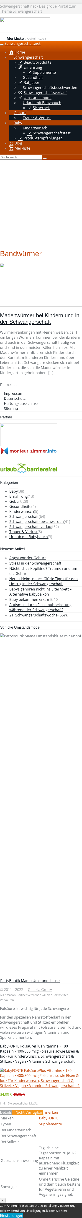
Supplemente (50, 1124)
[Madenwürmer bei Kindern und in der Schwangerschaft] (41, 305)
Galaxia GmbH (40, 989)
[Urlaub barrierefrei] (28, 474)
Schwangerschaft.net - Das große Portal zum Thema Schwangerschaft (38, 9)
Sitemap (11, 408)
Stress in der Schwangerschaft (35, 563)
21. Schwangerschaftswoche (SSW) (38, 615)
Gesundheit (19, 506)
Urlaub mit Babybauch (28, 536)
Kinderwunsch (21, 511)
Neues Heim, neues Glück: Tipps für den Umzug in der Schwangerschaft (43, 581)
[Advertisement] (41, 203)
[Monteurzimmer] (28, 453)
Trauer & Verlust (23, 531)
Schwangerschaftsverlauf (30, 526)
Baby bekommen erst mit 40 (33, 599)
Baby (13, 491)
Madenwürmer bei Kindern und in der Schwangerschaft (39, 318)
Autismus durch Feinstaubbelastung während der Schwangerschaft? (40, 607)
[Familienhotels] (28, 444)
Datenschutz (15, 398)
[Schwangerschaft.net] (25, 31)
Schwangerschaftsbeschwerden (36, 521)
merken (51, 1112)
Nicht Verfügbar (29, 1112)
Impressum (13, 393)
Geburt (15, 501)
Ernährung (18, 496)
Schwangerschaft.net (23, 43)
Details (6, 1112)
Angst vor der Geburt (27, 557)
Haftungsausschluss (21, 403)
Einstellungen (11, 1215)
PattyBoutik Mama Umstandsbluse (30, 980)
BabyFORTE (48, 1118)
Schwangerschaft (24, 516)
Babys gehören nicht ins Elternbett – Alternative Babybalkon (40, 592)
